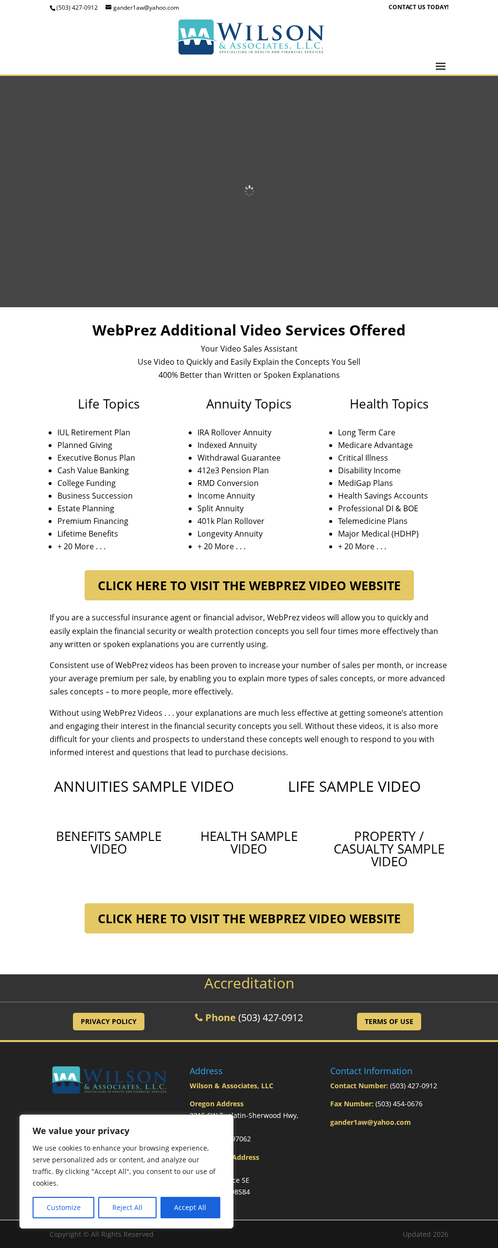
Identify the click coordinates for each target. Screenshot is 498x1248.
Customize (64, 1207)
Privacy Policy (109, 1021)
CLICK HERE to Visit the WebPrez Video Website (249, 585)
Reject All (127, 1207)
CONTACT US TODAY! (418, 7)
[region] (126, 1172)
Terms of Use (389, 1021)
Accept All (190, 1207)
